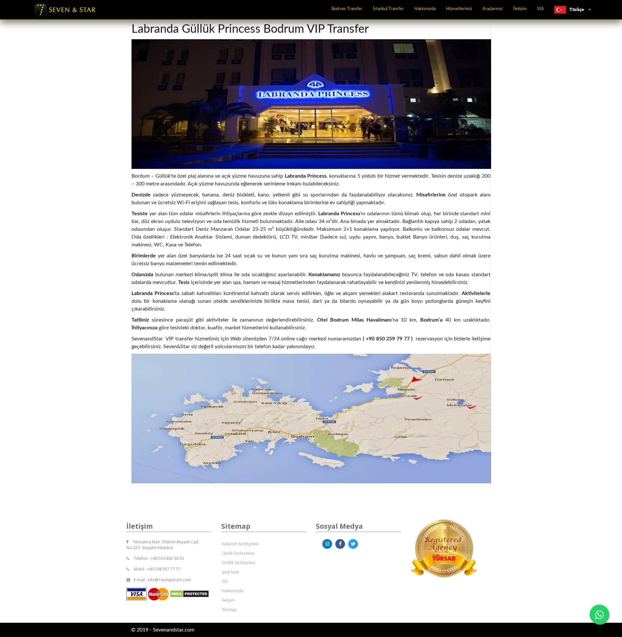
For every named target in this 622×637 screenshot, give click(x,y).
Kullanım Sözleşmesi (240, 544)
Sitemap (229, 609)
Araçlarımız (492, 9)
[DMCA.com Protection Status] (189, 593)
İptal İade (230, 572)
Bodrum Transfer (347, 9)
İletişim (520, 9)
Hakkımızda (425, 9)
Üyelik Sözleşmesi (238, 553)
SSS (540, 9)
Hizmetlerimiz (459, 9)
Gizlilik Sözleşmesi (238, 562)
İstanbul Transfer (388, 9)
